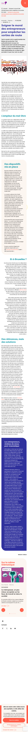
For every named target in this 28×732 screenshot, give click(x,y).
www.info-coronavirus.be (12, 249)
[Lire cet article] (12, 574)
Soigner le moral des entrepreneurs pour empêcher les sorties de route (12, 10)
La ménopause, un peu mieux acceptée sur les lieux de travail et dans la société (11, 593)
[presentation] (3, 610)
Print (2, 621)
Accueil (5, 8)
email (15, 628)
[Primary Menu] (25, 3)
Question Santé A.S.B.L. (4, 3)
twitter (7, 628)
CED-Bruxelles (22, 289)
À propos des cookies (8, 729)
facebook (2, 628)
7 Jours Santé (16, 386)
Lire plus (3, 606)
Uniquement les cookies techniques (14, 725)
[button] (9, 613)
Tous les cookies (14, 720)
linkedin (11, 628)
